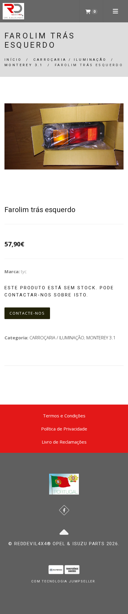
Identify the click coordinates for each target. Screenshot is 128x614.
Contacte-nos (27, 313)
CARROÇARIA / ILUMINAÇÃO (70, 60)
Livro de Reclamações (64, 442)
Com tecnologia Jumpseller (63, 581)
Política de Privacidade (64, 429)
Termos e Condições (64, 416)
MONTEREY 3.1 (23, 65)
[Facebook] (64, 510)
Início (13, 60)
